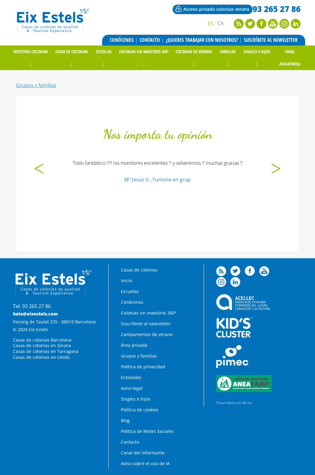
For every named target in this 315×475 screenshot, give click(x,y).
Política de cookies (139, 410)
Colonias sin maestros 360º (144, 51)
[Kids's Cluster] (234, 336)
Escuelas (104, 51)
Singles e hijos (257, 51)
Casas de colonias (71, 51)
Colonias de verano (194, 51)
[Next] (276, 169)
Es (210, 23)
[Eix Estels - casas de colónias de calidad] (52, 32)
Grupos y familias (36, 85)
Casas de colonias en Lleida (41, 357)
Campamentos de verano (147, 334)
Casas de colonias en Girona (42, 345)
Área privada (134, 345)
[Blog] (239, 26)
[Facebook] (261, 26)
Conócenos (122, 40)
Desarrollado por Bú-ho (234, 402)
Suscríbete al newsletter (270, 40)
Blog (125, 420)
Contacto (150, 40)
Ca (220, 23)
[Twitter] (250, 26)
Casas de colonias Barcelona (42, 340)
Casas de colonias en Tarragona (45, 351)
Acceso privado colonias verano (216, 9)
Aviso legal (132, 388)
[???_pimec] (232, 366)
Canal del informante (143, 453)
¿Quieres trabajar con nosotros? (202, 40)
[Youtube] (273, 26)
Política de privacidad (143, 367)
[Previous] (39, 169)
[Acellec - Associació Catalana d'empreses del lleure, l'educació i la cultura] (242, 308)
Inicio (126, 280)
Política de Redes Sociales (147, 431)
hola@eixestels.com (35, 314)
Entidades (131, 377)
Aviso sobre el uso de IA (145, 463)
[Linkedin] (296, 26)
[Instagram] (284, 26)
